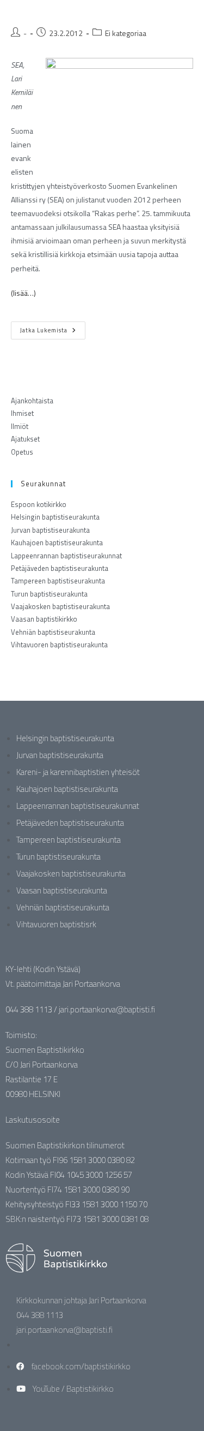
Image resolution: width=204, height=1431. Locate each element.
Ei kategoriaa (125, 33)
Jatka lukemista (52, 328)
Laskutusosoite (32, 1119)
